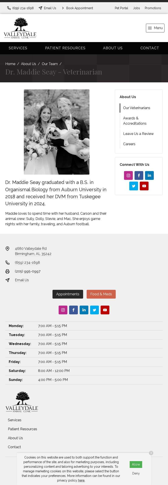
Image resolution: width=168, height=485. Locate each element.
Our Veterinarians (136, 108)
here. (81, 480)
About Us (113, 48)
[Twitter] (133, 186)
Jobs (136, 8)
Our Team (50, 64)
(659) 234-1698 (27, 262)
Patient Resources (65, 48)
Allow (136, 464)
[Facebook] (139, 175)
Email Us (22, 280)
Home (10, 64)
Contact (149, 48)
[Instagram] (128, 175)
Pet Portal (121, 8)
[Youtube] (144, 186)
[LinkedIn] (149, 175)
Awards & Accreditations (135, 121)
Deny (136, 473)
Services (18, 48)
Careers (129, 144)
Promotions (153, 8)
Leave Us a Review (138, 134)
